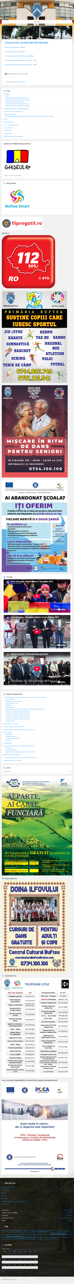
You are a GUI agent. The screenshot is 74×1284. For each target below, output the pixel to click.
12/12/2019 (9, 82)
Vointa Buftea (31, 1239)
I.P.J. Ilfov (4, 1193)
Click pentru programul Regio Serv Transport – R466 (21, 64)
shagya (3, 1239)
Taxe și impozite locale (66, 1218)
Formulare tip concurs (11, 736)
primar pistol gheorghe (29, 1237)
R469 (41, 1237)
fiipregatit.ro (5, 1204)
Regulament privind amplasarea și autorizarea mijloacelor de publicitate (24, 709)
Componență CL (68, 1210)
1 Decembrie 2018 (24, 1230)
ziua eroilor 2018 (46, 1239)
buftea (18, 1232)
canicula (30, 1232)
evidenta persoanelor (35, 1234)
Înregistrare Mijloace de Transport (13, 760)
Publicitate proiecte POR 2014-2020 (13, 111)
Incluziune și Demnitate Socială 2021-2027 (16, 104)
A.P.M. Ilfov (4, 1198)
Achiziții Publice (8, 743)
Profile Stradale (9, 707)
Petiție (5, 119)
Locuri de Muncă (8, 128)
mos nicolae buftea (46, 1234)
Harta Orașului (7, 130)
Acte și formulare (10, 699)
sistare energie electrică (10, 1239)
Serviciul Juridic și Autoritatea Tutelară (14, 726)
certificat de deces (60, 1232)
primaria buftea (13, 1236)
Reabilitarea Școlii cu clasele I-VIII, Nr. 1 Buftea (17, 106)
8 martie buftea (59, 1230)
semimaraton (69, 1237)
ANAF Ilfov (4, 1195)
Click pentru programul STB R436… (16, 47)
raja (43, 1237)
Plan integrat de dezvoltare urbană (14, 102)
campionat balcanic (24, 1232)
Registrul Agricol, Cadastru (11, 724)
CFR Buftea (67, 1232)
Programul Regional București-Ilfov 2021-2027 (17, 100)
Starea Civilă (8, 748)
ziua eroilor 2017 (39, 1239)
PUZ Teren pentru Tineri (11, 703)
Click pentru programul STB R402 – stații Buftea (19, 56)
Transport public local (19, 82)
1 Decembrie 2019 (32, 1230)
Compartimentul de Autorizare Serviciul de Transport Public (20, 757)
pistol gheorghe (58, 1234)
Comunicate (69, 1215)
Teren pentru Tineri (9, 122)
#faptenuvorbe (5, 1230)
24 (4, 1264)
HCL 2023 (69, 1212)
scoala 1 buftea (49, 1237)
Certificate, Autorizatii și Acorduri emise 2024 (17, 715)
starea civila (23, 1239)
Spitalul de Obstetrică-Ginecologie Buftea (13, 1201)
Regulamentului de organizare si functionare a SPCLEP (19, 752)
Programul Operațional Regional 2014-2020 (16, 98)
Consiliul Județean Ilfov (8, 1187)
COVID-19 (8, 1234)
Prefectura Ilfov (6, 1190)
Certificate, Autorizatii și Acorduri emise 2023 (17, 713)
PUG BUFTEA (8, 705)
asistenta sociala (6, 1232)
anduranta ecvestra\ (66, 1230)
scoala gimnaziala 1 (56, 1237)
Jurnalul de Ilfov (8, 133)
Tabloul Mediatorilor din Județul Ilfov (13, 136)
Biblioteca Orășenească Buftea (12, 754)
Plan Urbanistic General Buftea (13, 701)
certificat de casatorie (52, 1232)
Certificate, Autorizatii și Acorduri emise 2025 (17, 717)
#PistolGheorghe (14, 1230)
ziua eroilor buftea (53, 1239)
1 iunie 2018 (53, 1230)
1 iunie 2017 (48, 1230)
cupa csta (13, 1234)
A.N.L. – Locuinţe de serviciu (11, 125)
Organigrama (8, 734)
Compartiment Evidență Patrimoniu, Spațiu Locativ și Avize (19, 729)
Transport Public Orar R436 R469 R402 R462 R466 (26, 42)
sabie (45, 1237)
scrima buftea (63, 1237)
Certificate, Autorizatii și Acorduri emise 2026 (17, 719)
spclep (17, 1239)
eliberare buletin (24, 1234)
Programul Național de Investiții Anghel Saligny (16, 108)
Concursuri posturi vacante (12, 738)
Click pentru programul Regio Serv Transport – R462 (21, 60)
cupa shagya (17, 1234)
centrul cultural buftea (40, 1232)
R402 (39, 1237)
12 (14, 1259)
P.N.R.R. (7, 96)
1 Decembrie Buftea (40, 1230)
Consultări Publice (10, 721)
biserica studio (13, 1232)
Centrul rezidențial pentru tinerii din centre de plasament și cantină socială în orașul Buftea (29, 116)
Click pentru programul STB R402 (15, 52)
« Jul (3, 1271)
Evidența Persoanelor (11, 750)
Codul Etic (8, 740)
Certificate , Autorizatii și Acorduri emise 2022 (17, 711)
